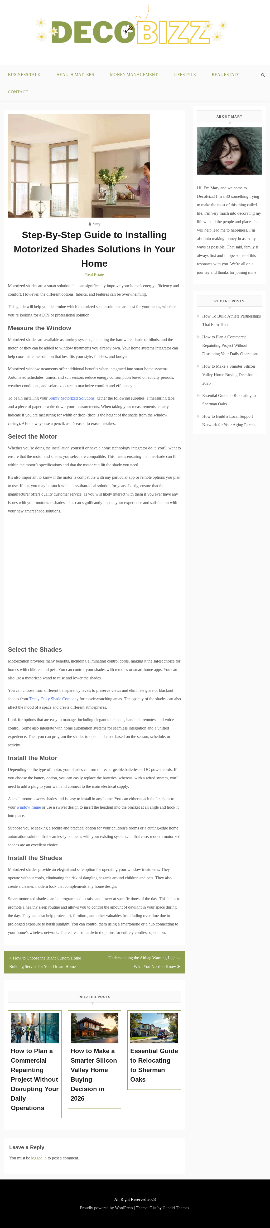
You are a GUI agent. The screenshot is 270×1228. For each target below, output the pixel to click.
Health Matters (75, 74)
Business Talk (24, 74)
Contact (18, 92)
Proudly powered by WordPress (106, 1208)
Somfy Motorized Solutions (71, 398)
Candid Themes (176, 1208)
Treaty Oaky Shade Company (54, 699)
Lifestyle (184, 74)
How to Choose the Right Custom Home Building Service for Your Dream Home (45, 962)
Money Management (134, 74)
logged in (39, 1158)
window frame (29, 807)
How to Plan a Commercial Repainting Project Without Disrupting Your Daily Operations (230, 345)
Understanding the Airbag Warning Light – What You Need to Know (144, 962)
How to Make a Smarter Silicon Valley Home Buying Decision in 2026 (230, 374)
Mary (96, 224)
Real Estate (225, 74)
